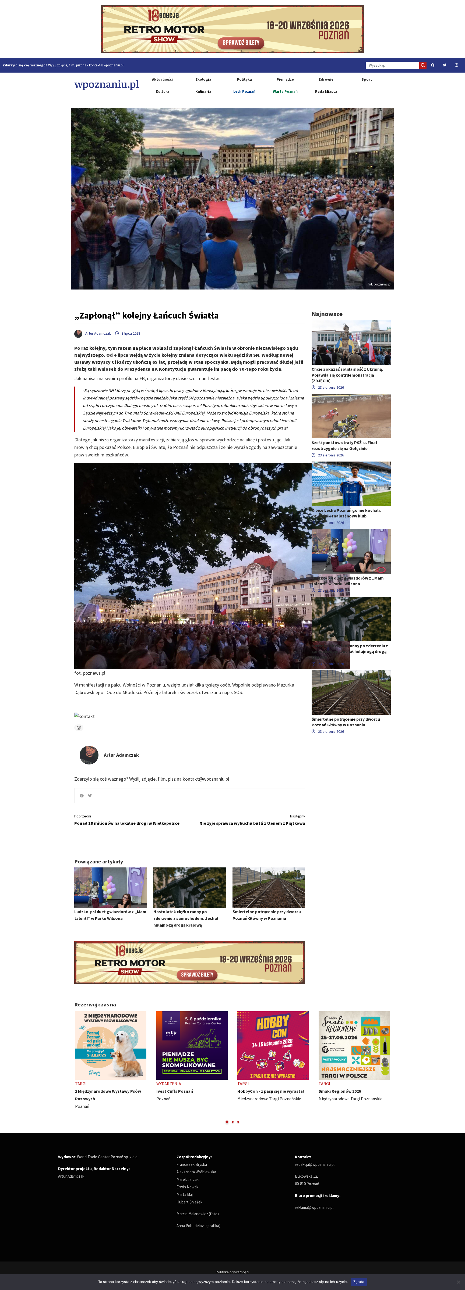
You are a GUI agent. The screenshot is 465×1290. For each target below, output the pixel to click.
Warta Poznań (285, 91)
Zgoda (358, 1282)
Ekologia (203, 79)
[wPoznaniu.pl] (106, 85)
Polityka (244, 79)
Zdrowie (326, 79)
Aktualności (162, 79)
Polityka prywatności (232, 1272)
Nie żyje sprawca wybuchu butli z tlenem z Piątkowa (252, 820)
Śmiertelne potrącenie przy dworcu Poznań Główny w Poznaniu (346, 721)
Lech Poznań (244, 91)
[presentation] (79, 1068)
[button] (227, 1122)
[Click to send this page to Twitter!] (90, 795)
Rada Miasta (326, 91)
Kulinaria (203, 91)
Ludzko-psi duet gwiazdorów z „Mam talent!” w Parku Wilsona (348, 580)
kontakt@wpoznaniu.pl (106, 65)
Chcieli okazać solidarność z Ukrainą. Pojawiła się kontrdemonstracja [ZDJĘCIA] (347, 374)
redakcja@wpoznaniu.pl (314, 1164)
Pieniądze (285, 79)
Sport (367, 79)
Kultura (162, 91)
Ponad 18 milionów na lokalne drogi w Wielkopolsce (126, 820)
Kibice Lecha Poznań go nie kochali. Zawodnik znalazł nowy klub (346, 513)
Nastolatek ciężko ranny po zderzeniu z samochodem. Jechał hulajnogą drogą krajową (185, 918)
